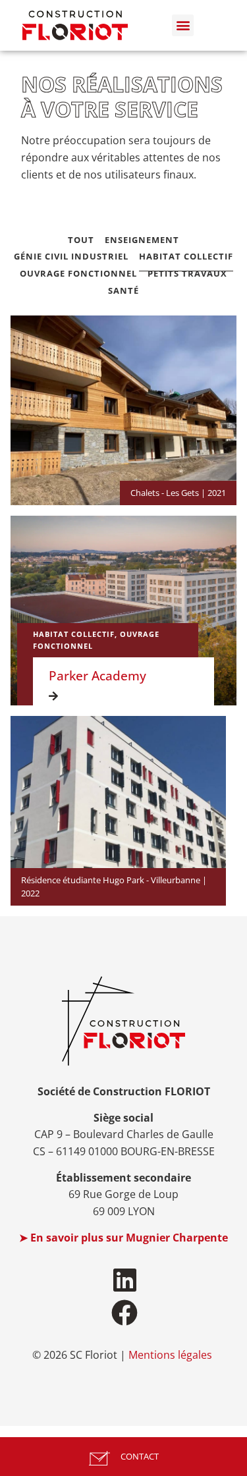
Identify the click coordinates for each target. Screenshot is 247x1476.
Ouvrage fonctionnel (78, 273)
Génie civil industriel (71, 256)
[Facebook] (124, 1312)
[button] (183, 25)
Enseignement (142, 240)
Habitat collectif (186, 256)
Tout (81, 240)
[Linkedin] (124, 1280)
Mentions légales (170, 1355)
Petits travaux (187, 273)
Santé (123, 291)
